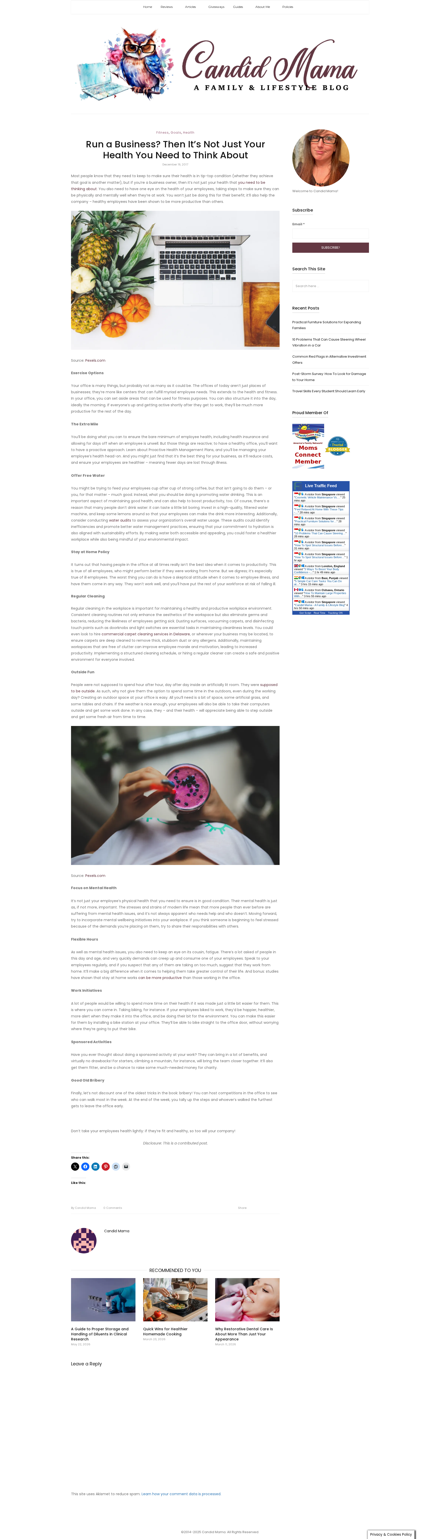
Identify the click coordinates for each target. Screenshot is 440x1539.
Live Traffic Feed (321, 486)
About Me (262, 7)
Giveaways (216, 7)
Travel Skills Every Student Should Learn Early (328, 391)
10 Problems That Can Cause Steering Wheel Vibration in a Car (329, 342)
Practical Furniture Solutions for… (316, 521)
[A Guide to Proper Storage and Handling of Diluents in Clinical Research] (103, 1299)
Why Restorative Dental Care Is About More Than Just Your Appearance (244, 1334)
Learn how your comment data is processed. (181, 1493)
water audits (120, 520)
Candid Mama (83, 1208)
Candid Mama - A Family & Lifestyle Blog (320, 605)
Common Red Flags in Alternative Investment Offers (329, 359)
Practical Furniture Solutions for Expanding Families (326, 325)
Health (189, 132)
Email (298, 224)
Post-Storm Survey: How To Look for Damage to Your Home (329, 376)
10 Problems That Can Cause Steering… (320, 533)
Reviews (167, 7)
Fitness (162, 132)
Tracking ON (335, 612)
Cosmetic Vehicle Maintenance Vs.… (317, 497)
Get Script (305, 612)
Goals (176, 132)
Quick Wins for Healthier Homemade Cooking (165, 1331)
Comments (112, 1208)
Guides (238, 7)
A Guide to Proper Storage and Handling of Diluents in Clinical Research (100, 1334)
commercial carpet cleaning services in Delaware (146, 634)
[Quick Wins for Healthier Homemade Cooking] (175, 1299)
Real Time (319, 612)
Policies (287, 7)
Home (147, 7)
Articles (190, 7)
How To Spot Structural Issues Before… (320, 545)
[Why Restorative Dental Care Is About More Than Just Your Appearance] (247, 1299)
